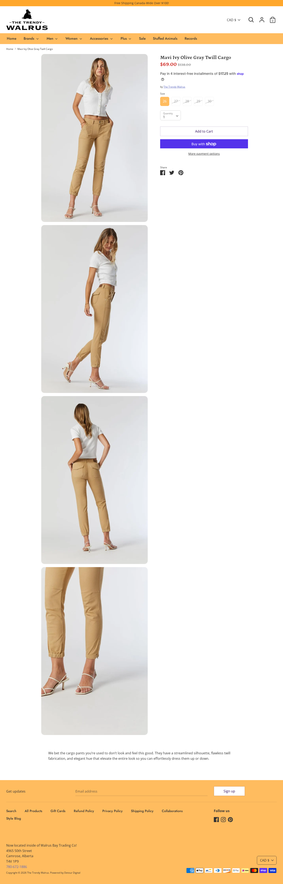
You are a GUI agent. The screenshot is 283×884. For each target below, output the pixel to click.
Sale (142, 38)
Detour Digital (72, 872)
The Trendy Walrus (174, 87)
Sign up (229, 791)
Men (50, 38)
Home (11, 38)
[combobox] (170, 116)
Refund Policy (84, 811)
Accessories (99, 38)
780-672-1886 (16, 866)
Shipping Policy (142, 811)
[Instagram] (223, 819)
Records (191, 38)
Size (162, 94)
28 (187, 101)
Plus (124, 38)
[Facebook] (216, 819)
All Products (33, 811)
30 (209, 101)
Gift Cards (58, 811)
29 (198, 101)
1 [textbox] (164, 117)
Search (11, 811)
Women (72, 38)
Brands (29, 38)
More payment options (204, 154)
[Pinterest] (230, 819)
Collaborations (172, 811)
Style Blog (13, 818)
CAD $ (231, 20)
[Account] (262, 18)
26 (165, 101)
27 (176, 101)
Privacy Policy (112, 811)
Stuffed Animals (165, 38)
